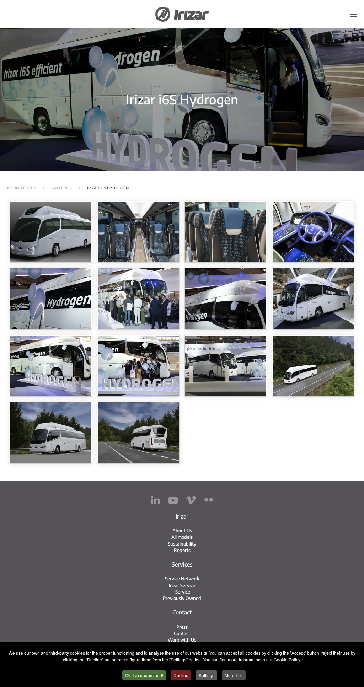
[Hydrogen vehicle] (51, 232)
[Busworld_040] (313, 232)
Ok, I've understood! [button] (144, 675)
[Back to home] (182, 14)
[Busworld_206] (138, 366)
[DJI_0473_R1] (313, 366)
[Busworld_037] (226, 232)
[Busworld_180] (313, 298)
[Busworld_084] (51, 298)
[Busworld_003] (226, 366)
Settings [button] (206, 675)
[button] (353, 14)
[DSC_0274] (51, 432)
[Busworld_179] (226, 298)
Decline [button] (180, 675)
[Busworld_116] (138, 298)
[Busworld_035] (138, 232)
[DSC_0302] (138, 432)
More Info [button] (234, 675)
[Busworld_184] (51, 366)
